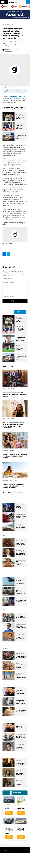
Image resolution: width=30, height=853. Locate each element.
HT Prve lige (17, 96)
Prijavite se (15, 301)
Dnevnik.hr (7, 6)
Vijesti (15, 6)
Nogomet (13, 2)
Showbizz (24, 6)
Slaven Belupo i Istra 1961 (13, 97)
